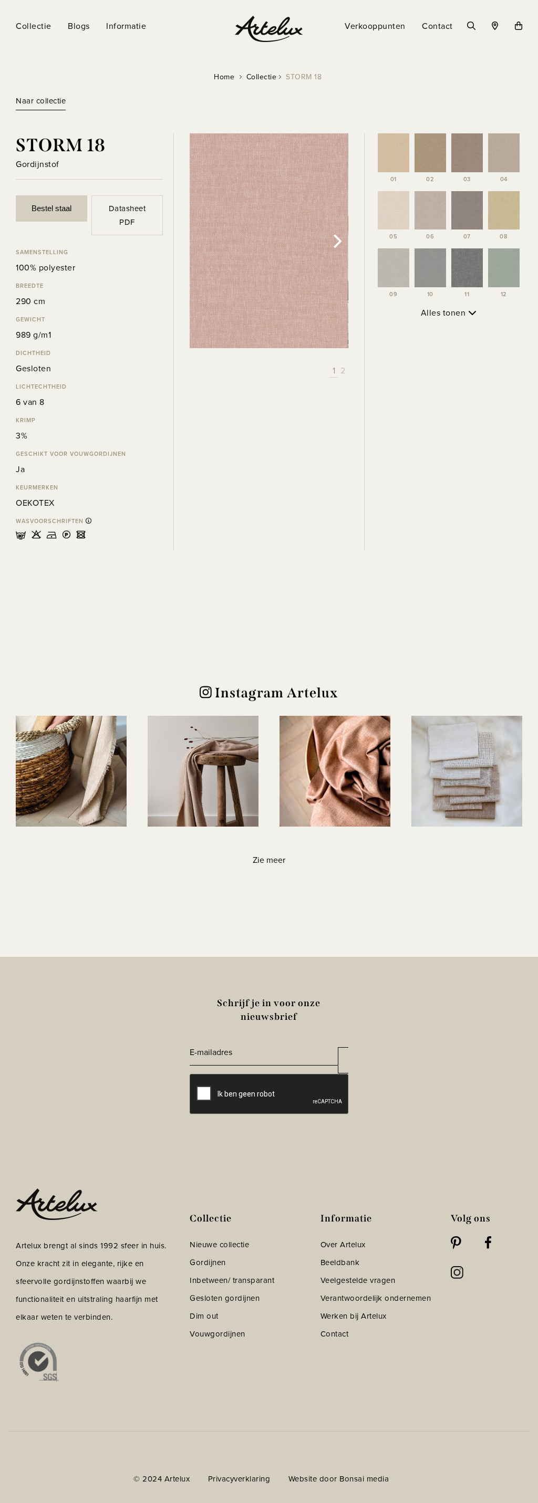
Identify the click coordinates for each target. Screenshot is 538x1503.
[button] (71, 771)
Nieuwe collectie (219, 1244)
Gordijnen (208, 1262)
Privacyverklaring (239, 1479)
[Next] (336, 241)
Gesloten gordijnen (225, 1298)
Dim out (204, 1316)
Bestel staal (51, 208)
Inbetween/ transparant (232, 1280)
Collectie (261, 76)
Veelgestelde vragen (358, 1280)
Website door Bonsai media (338, 1479)
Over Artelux (343, 1244)
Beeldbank (340, 1262)
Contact (334, 1334)
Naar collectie (41, 101)
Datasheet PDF (127, 215)
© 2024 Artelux (161, 1479)
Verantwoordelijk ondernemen (375, 1298)
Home (224, 76)
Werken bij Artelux (353, 1316)
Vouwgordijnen (217, 1334)
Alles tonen (444, 313)
